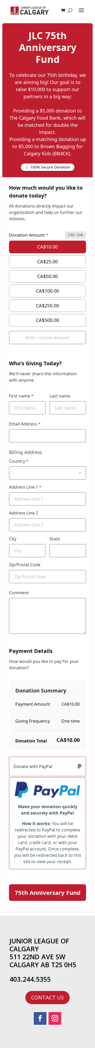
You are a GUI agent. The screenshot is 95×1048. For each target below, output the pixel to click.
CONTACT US (47, 997)
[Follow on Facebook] (40, 1018)
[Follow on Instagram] (55, 1018)
